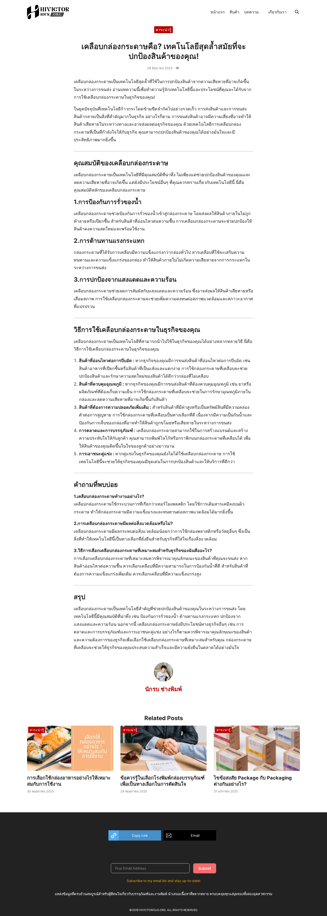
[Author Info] (163, 680)
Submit (204, 868)
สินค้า (234, 12)
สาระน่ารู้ (163, 29)
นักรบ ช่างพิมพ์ (163, 689)
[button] (134, 835)
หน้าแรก (217, 12)
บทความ (251, 12)
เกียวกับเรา (277, 12)
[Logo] (48, 12)
